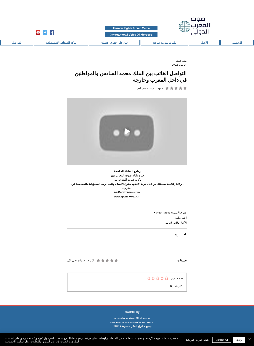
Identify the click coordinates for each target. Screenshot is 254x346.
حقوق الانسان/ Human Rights (170, 212)
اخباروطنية (181, 217)
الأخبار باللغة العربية (176, 222)
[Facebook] (52, 32)
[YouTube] (38, 32)
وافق (239, 340)
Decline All (222, 340)
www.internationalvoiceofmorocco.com (132, 322)
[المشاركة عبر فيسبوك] (185, 234)
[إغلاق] (249, 339)
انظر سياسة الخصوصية (17, 341)
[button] (131, 28)
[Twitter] (45, 32)
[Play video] (127, 131)
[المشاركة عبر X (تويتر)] (176, 234)
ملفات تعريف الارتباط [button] (197, 340)
